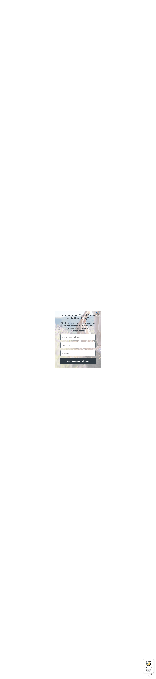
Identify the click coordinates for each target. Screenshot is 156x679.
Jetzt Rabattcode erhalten (78, 361)
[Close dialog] (98, 314)
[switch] (148, 670)
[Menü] (152, 660)
